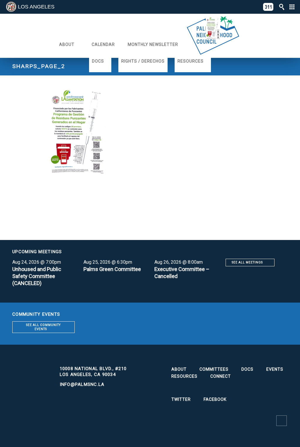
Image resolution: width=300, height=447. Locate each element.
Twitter (181, 399)
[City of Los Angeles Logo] (11, 6)
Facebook (215, 399)
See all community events (43, 327)
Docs (98, 61)
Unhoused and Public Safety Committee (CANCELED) (36, 276)
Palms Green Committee (112, 269)
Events (274, 369)
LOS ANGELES (36, 7)
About (66, 44)
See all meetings (247, 262)
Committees (214, 369)
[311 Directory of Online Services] (268, 7)
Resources (191, 61)
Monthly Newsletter (153, 44)
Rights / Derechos (143, 61)
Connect (220, 376)
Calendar (103, 44)
